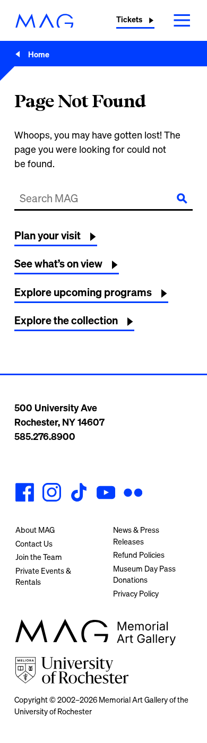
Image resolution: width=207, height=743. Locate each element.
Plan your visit (47, 235)
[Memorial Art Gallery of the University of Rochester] (44, 20)
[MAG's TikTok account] (78, 494)
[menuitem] (54, 530)
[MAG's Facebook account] (24, 494)
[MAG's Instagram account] (51, 494)
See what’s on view (58, 263)
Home (38, 54)
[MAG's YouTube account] (106, 494)
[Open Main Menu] (182, 20)
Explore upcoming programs (83, 292)
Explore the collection (66, 320)
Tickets (129, 19)
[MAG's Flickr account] (133, 494)
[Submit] (182, 198)
